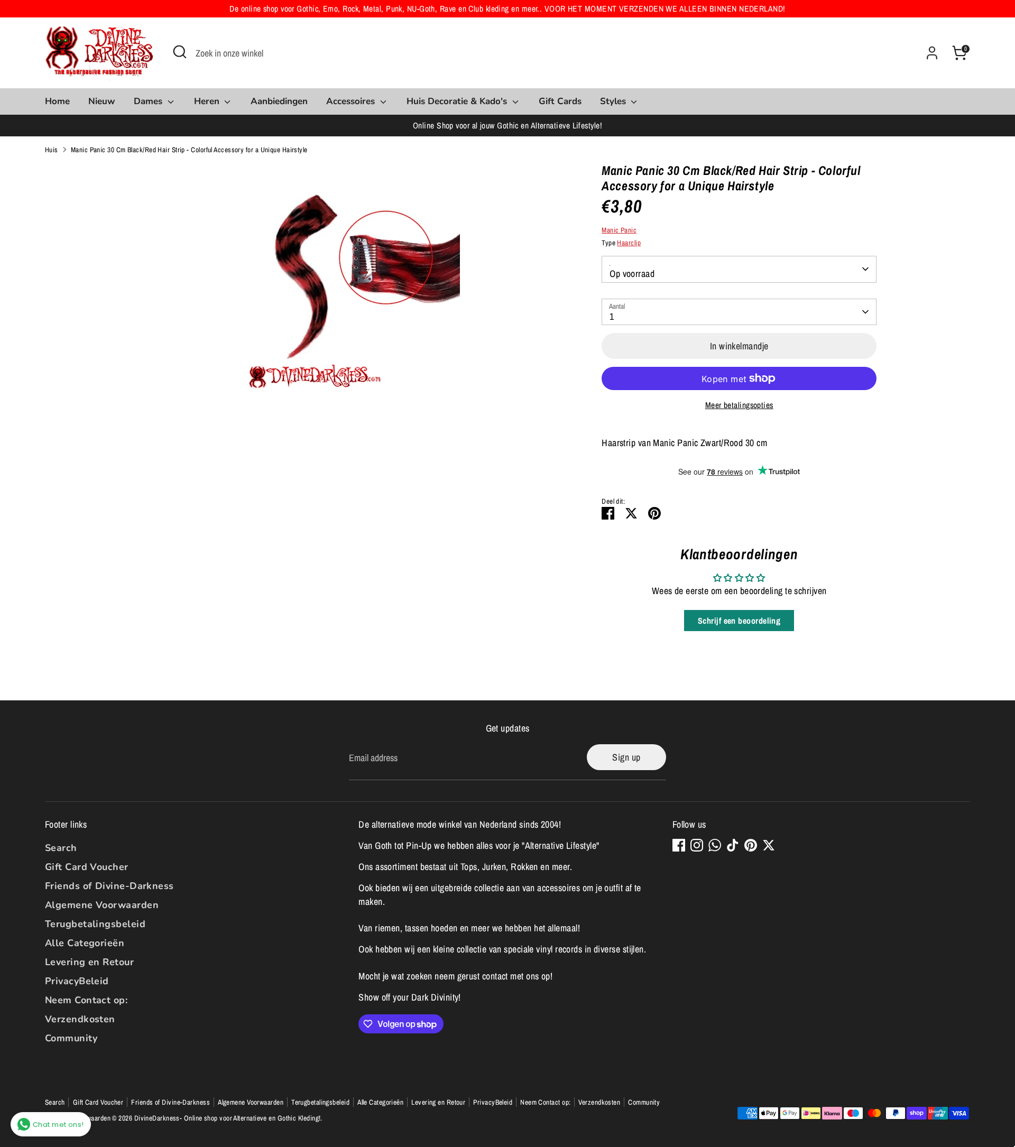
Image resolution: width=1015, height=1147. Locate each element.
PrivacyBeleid (77, 981)
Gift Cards (560, 101)
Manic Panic (619, 230)
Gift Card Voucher (86, 867)
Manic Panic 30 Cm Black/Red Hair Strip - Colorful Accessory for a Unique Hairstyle (189, 149)
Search (61, 847)
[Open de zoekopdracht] (179, 51)
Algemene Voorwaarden (102, 905)
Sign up (626, 757)
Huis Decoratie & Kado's (458, 101)
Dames (149, 101)
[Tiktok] (732, 845)
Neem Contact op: (86, 1000)
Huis (51, 149)
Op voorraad (632, 273)
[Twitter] (768, 845)
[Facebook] (678, 845)
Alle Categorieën (84, 943)
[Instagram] (696, 845)
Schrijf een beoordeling (739, 620)
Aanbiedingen (279, 101)
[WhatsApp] (714, 845)
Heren (208, 101)
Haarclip (629, 242)
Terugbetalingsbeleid (95, 924)
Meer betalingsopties (739, 405)
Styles (614, 101)
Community (71, 1038)
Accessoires (351, 101)
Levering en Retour (89, 962)
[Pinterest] (750, 845)
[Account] (932, 52)
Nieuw (101, 101)
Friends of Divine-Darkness (109, 886)
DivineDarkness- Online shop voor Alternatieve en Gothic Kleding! (227, 1118)
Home (57, 101)
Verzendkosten (80, 1019)
